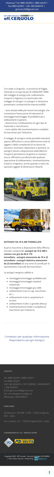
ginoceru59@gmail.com (27, 9)
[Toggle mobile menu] (49, 16)
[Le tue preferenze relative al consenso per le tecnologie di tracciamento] (49, 472)
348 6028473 (44, 384)
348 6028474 (37, 6)
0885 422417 (41, 2)
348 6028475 (12, 387)
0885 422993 (26, 2)
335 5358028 (29, 384)
